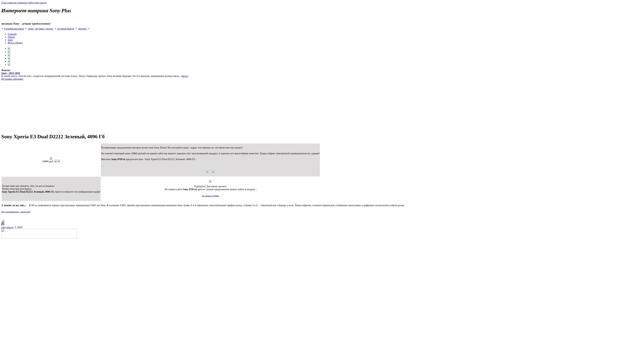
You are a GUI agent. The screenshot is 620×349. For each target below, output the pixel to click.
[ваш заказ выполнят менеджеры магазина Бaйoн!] (210, 181)
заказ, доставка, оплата (40, 28)
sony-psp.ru (7, 227)
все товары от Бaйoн (210, 196)
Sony (10, 39)
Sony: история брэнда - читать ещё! (15, 212)
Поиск (11, 37)
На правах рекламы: (12, 79)
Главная (12, 34)
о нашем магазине (14, 28)
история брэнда (65, 28)
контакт (82, 28)
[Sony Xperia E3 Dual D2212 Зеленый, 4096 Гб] (51, 158)
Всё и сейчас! (15, 42)
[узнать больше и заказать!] (210, 172)
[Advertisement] (98, 107)
